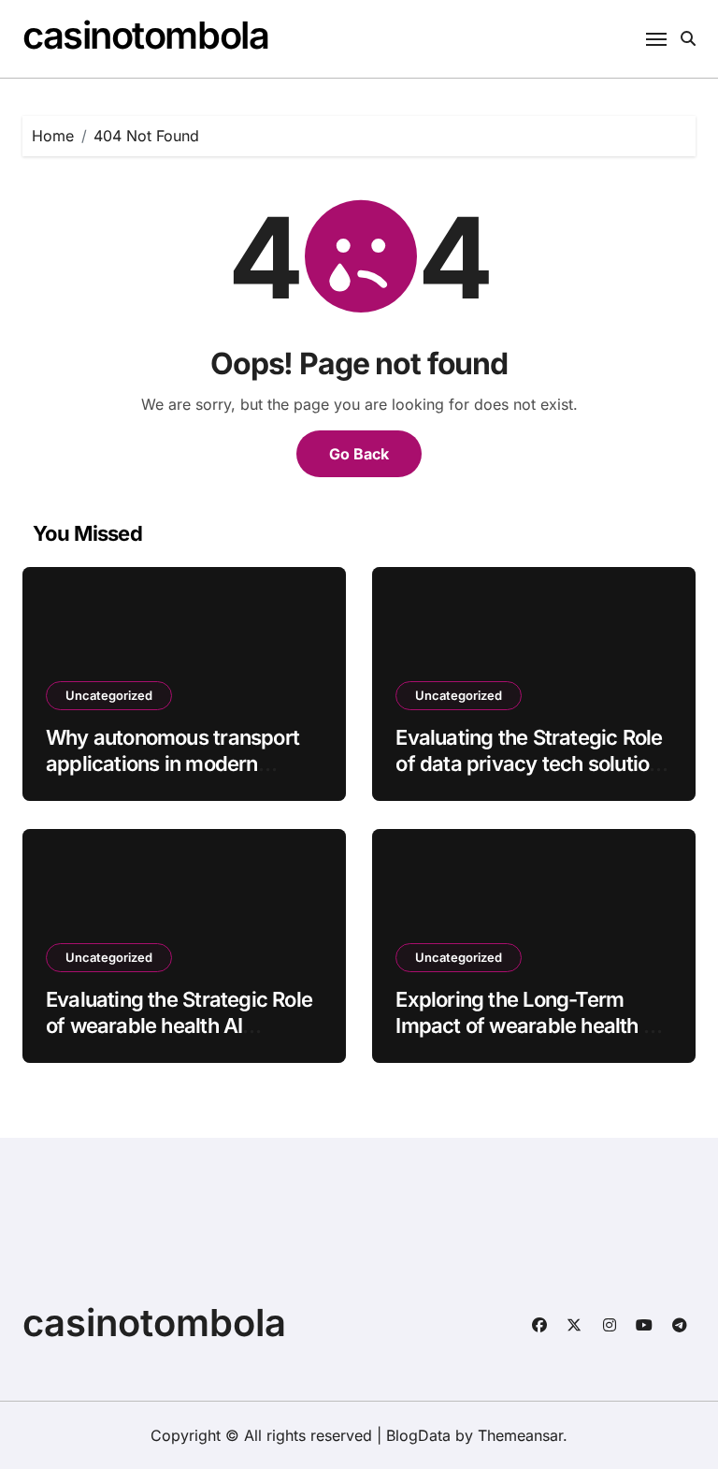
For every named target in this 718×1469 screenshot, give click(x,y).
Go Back (359, 453)
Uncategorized (108, 695)
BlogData (418, 1435)
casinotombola (145, 35)
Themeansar (520, 1435)
